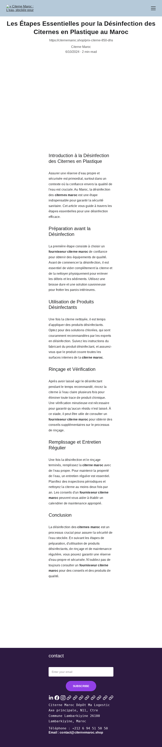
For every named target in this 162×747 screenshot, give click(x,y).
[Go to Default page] (69, 697)
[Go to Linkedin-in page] (51, 697)
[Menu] (153, 8)
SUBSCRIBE (81, 686)
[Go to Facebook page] (57, 697)
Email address (59, 664)
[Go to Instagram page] (63, 697)
